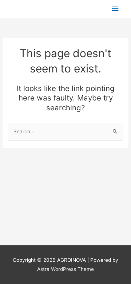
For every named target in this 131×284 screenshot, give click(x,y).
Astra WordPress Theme (65, 269)
